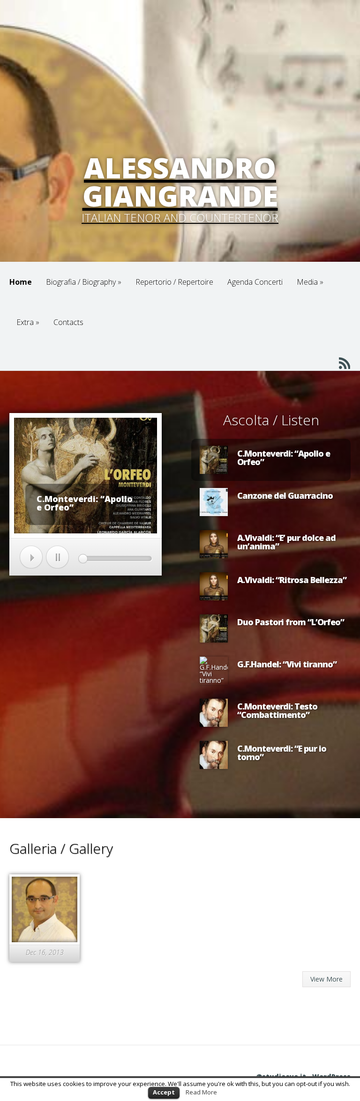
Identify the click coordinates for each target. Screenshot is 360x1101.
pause (57, 557)
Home (20, 282)
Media (310, 282)
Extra (27, 322)
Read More (201, 1092)
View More (326, 979)
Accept (164, 1092)
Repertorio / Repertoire (174, 282)
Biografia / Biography (83, 282)
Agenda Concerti (255, 282)
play (31, 557)
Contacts (68, 322)
